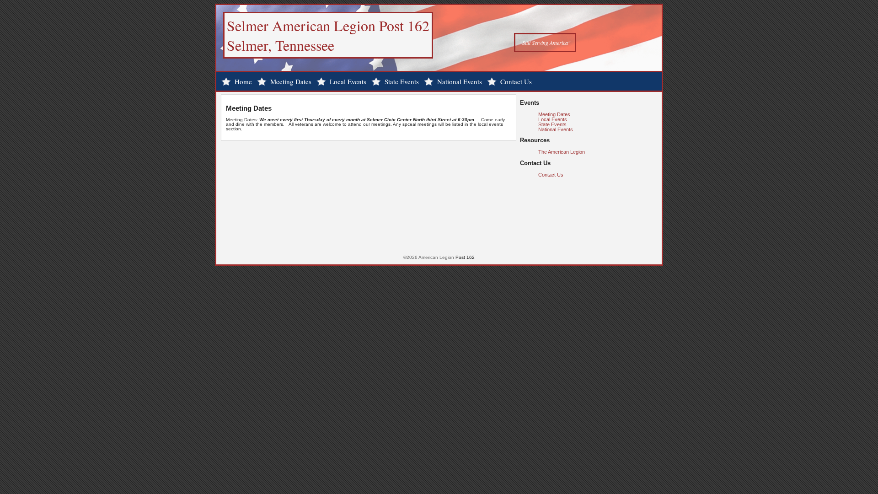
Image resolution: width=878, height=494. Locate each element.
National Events (459, 81)
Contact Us (516, 81)
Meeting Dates (290, 81)
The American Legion (561, 152)
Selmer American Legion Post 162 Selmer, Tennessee (328, 35)
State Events (402, 81)
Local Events (348, 81)
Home (243, 81)
